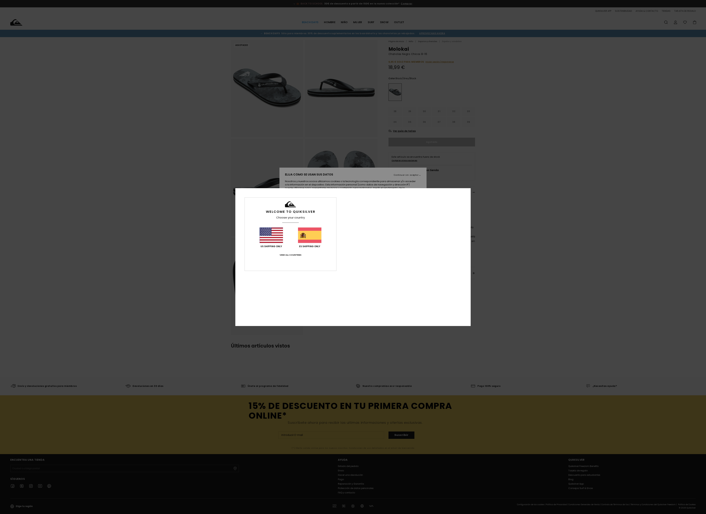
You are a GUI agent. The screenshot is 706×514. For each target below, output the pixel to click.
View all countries (290, 254)
